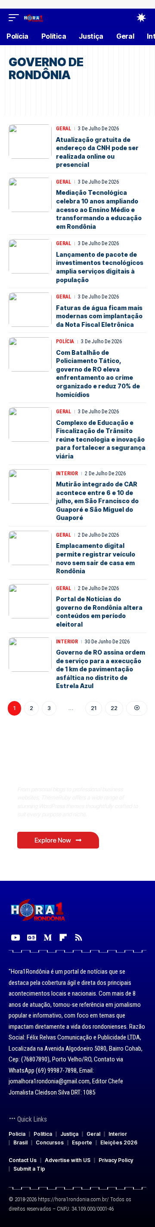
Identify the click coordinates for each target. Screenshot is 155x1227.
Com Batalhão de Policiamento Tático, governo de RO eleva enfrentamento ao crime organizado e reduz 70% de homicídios (98, 373)
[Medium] (47, 937)
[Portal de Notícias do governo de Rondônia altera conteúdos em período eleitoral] (30, 601)
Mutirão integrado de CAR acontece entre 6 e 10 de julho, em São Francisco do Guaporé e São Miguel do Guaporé (97, 500)
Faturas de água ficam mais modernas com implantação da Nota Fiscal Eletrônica (99, 316)
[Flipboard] (63, 937)
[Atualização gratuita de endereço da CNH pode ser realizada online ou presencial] (30, 141)
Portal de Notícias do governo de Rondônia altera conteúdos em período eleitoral (99, 611)
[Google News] (31, 937)
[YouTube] (15, 937)
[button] (16, 17)
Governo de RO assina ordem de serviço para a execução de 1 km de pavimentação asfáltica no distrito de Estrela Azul (100, 669)
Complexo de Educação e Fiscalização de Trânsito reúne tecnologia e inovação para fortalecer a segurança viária (101, 439)
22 (114, 707)
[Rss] (78, 937)
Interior (67, 474)
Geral (63, 129)
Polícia (65, 341)
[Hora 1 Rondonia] (33, 17)
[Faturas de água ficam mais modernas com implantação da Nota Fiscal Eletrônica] (30, 309)
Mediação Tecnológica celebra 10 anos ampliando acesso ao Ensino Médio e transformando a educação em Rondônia (99, 209)
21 (93, 707)
